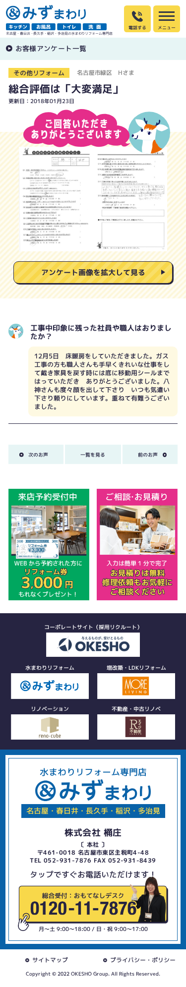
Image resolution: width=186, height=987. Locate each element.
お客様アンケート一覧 (51, 48)
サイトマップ (50, 960)
